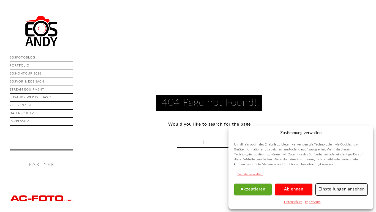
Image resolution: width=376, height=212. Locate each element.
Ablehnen (293, 189)
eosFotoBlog (22, 57)
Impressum (313, 201)
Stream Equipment (27, 89)
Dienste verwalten (250, 174)
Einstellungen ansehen (341, 189)
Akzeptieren (253, 189)
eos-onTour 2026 (25, 73)
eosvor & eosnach (27, 81)
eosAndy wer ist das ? (30, 97)
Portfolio (19, 65)
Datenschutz (293, 201)
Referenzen (20, 105)
